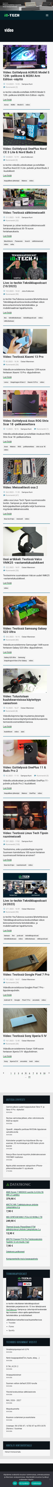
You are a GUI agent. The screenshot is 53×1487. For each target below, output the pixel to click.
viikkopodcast (42, 939)
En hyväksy (24, 1483)
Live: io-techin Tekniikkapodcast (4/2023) (25, 902)
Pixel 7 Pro (26, 1000)
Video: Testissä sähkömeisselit (24, 212)
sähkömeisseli (37, 241)
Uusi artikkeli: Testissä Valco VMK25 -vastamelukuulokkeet (23, 560)
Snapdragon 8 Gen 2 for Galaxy (15, 661)
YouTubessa (11, 1309)
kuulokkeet (8, 732)
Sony (6, 1061)
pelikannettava (28, 447)
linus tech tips (9, 519)
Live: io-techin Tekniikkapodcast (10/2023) (25, 284)
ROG (19, 447)
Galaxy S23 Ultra (10, 657)
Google (17, 1000)
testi (31, 1061)
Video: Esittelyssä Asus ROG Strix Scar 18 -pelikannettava (25, 422)
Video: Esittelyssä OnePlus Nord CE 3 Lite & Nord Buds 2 (25, 150)
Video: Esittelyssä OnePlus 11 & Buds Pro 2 (24, 769)
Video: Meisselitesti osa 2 (20, 487)
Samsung (21, 657)
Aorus (6, 105)
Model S (20, 105)
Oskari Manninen (27, 361)
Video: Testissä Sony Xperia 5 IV (25, 1036)
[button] (47, 15)
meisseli (20, 519)
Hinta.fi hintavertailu (13, 1452)
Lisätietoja (36, 1483)
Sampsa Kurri (27, 84)
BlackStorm (8, 241)
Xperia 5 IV (14, 1061)
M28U (13, 105)
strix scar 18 (40, 447)
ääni (22, 732)
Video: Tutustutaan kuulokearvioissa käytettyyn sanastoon (22, 700)
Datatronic (19, 1184)
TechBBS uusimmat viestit (21, 1342)
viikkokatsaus (9, 321)
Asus (6, 447)
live (5, 318)
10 (44, 1073)
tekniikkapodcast (29, 318)
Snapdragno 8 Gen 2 (17, 382)
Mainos (24, 181)
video (28, 105)
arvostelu (36, 1000)
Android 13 (8, 1000)
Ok (15, 1483)
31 (29, 1077)
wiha (12, 244)
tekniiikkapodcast (31, 936)
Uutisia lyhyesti (15, 1099)
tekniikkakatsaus (15, 318)
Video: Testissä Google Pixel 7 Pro (26, 974)
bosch (27, 241)
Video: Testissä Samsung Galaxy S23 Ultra (25, 630)
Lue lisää (7, 99)
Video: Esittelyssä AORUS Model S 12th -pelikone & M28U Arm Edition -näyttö (26, 76)
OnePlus (32, 793)
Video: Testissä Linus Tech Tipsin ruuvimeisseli (25, 834)
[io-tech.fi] (11, 15)
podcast (20, 936)
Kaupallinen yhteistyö (11, 181)
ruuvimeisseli (21, 865)
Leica (6, 382)
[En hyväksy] (50, 1479)
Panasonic (19, 241)
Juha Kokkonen (27, 157)
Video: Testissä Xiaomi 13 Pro (23, 356)
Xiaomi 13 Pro (33, 382)
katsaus (7, 936)
